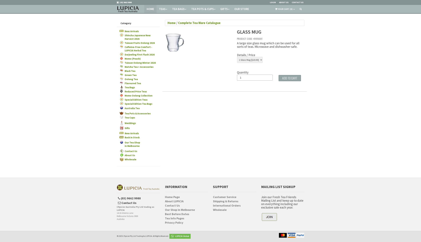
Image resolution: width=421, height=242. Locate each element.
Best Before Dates (177, 214)
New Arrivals (132, 31)
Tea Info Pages (174, 218)
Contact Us (131, 151)
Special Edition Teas (136, 99)
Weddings (130, 123)
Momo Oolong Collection (138, 95)
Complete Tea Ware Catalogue (199, 23)
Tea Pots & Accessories (138, 113)
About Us (130, 155)
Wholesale (130, 159)
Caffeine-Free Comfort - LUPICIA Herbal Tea (138, 48)
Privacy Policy (174, 222)
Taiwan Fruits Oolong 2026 (140, 42)
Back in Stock (132, 137)
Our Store (241, 9)
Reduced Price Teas (136, 91)
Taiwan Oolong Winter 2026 (140, 62)
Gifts (224, 9)
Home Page (172, 197)
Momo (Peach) (133, 58)
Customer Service (224, 197)
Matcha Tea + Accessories (139, 66)
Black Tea (130, 71)
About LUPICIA (174, 201)
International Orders (227, 205)
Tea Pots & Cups (202, 9)
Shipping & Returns (225, 201)
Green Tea (130, 75)
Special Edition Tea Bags (138, 103)
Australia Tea (132, 108)
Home (150, 9)
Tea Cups (130, 117)
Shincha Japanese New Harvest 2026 (138, 37)
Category (126, 23)
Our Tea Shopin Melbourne (132, 144)
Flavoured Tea (133, 83)
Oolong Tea (131, 79)
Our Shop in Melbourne (180, 210)
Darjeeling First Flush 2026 (140, 54)
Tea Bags (178, 9)
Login (273, 2)
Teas (162, 9)
